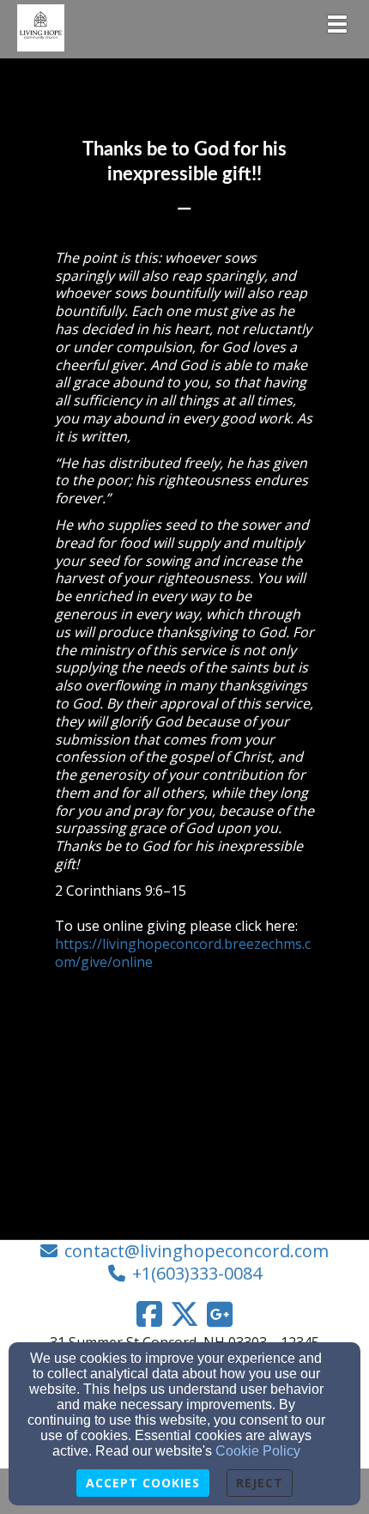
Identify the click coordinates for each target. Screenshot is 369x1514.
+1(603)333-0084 (197, 1273)
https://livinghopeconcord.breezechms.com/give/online (183, 953)
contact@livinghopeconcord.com (196, 1250)
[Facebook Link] (149, 1314)
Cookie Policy (257, 1451)
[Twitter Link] (184, 1314)
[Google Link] (220, 1314)
